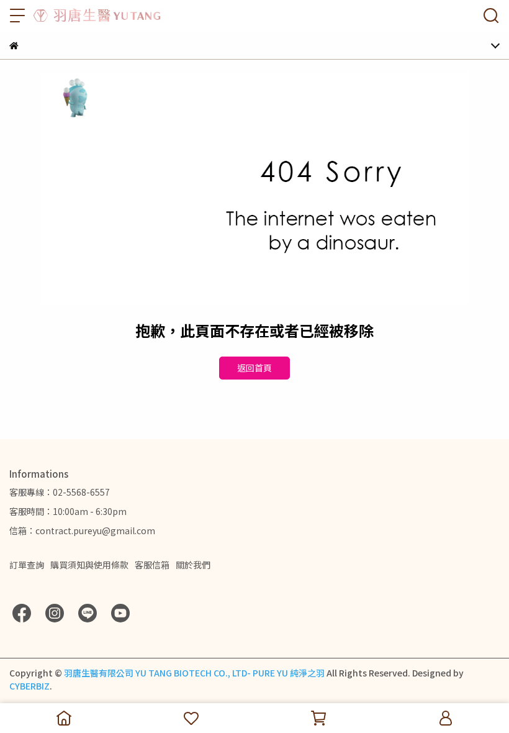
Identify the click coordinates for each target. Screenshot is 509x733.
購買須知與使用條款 (89, 564)
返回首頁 (254, 368)
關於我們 (193, 564)
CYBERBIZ (29, 686)
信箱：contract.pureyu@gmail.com (82, 530)
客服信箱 (152, 564)
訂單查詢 (26, 564)
